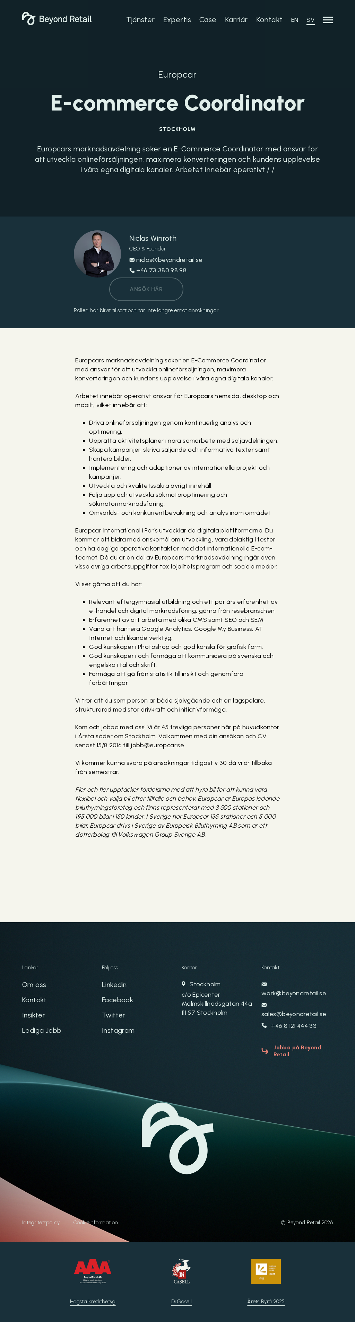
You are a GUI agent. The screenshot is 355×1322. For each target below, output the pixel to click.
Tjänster (140, 19)
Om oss (34, 984)
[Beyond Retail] (57, 23)
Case (208, 19)
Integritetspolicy (41, 1222)
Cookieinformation (95, 1222)
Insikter (33, 1015)
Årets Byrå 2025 (266, 1301)
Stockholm (217, 998)
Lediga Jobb (41, 1030)
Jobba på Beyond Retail (297, 1051)
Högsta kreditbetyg (92, 1301)
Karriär (236, 19)
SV (310, 20)
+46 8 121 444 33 (293, 1026)
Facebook (117, 1000)
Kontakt (269, 19)
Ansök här (146, 289)
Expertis (177, 19)
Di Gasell (181, 1301)
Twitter (113, 1015)
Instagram (118, 1030)
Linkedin (114, 984)
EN (294, 20)
